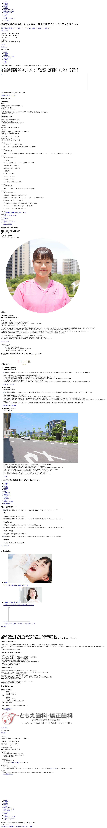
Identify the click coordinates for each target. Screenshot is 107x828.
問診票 (2, 95)
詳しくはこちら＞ (8, 774)
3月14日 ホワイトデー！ (10, 215)
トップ (5, 1)
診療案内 (5, 3)
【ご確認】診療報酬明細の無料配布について (15, 212)
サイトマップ (6, 20)
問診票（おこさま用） (10, 95)
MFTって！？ (7, 218)
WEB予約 (3, 44)
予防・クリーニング (8, 9)
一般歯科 (5, 5)
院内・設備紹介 (7, 12)
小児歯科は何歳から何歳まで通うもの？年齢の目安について (19, 623)
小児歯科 (5, 8)
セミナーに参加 (7, 224)
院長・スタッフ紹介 (8, 11)
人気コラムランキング (9, 816)
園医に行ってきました (9, 221)
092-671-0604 (4, 47)
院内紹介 (5, 476)
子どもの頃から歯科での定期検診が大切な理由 (15, 585)
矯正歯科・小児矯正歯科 (9, 405)
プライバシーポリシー (9, 18)
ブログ (5, 15)
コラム (5, 17)
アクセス (5, 14)
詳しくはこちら (5, 341)
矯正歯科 (5, 6)
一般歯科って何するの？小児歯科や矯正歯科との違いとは (18, 605)
